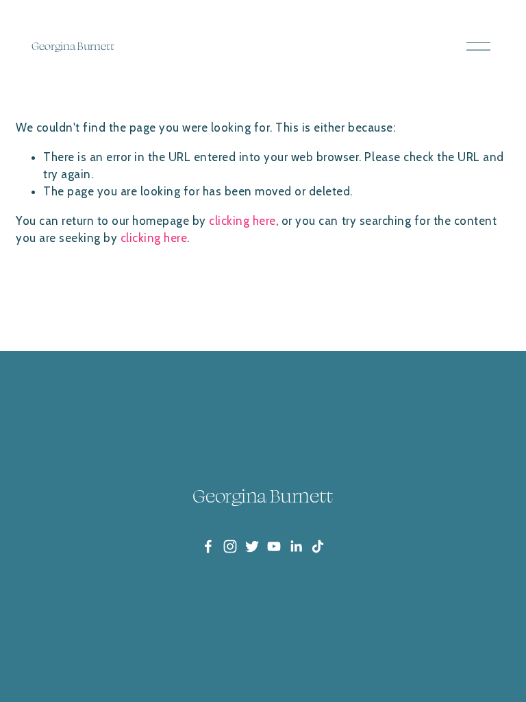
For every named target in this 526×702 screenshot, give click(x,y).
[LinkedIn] (296, 546)
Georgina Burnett (73, 46)
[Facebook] (208, 546)
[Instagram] (230, 546)
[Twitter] (252, 546)
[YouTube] (274, 546)
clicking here (242, 221)
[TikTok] (318, 546)
